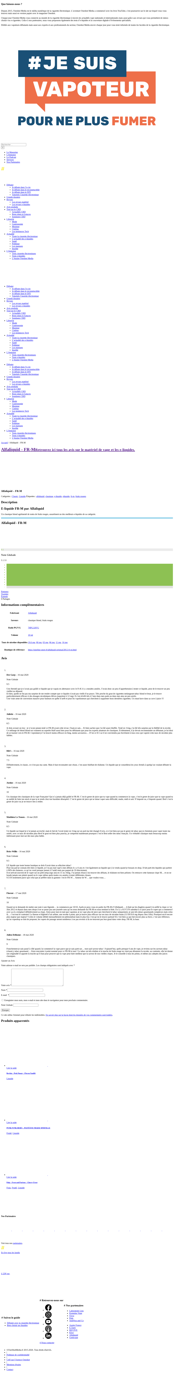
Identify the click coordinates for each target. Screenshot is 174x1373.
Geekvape (73, 1337)
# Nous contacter (47, 1343)
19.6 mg (31, 642)
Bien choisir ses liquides (17, 1325)
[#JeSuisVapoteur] (87, 125)
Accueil (4, 442)
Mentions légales (14, 1364)
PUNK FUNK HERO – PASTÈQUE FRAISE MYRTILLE (28, 1128)
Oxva (71, 1316)
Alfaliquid (32, 613)
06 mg (52, 642)
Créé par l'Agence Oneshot (18, 1360)
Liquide (22, 496)
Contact (10, 1369)
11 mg (58, 642)
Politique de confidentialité (18, 1355)
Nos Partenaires (13, 162)
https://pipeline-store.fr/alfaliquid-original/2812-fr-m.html (52, 650)
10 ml (30, 635)
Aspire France (75, 1325)
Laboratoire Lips (76, 1311)
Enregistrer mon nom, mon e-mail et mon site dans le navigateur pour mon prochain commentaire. (46, 1000)
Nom (4, 990)
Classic (15, 496)
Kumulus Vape (75, 1313)
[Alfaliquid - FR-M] (21, 547)
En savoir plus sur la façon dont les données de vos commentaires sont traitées (79, 1015)
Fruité (9, 1133)
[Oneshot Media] (21, 1211)
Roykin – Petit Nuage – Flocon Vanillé (21, 1073)
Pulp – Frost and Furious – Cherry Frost (22, 1182)
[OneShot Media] (21, 281)
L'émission (11, 155)
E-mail (5, 995)
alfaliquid (40, 496)
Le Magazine (12, 152)
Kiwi (71, 1332)
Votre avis (6, 985)
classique (49, 496)
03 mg (45, 642)
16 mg (65, 642)
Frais (9, 1188)
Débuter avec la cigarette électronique (23, 1323)
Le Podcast (11, 157)
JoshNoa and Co (76, 1320)
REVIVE (73, 1330)
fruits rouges (80, 496)
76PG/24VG (33, 628)
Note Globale (7, 1005)
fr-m (72, 496)
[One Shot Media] (23, 171)
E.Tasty (72, 1328)
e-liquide (58, 496)
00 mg (39, 642)
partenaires (17, 1243)
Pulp (71, 1318)
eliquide (66, 496)
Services (10, 159)
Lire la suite (12, 1068)
